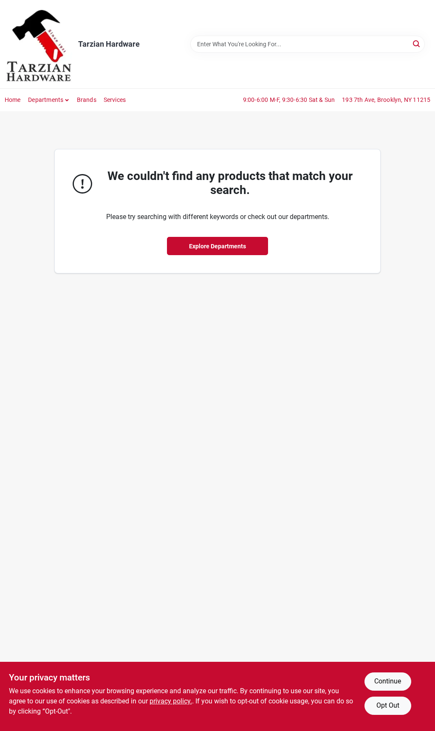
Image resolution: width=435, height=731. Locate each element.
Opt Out (387, 705)
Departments (45, 99)
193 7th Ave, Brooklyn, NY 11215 (386, 99)
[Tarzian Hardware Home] (38, 44)
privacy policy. (171, 701)
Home (13, 99)
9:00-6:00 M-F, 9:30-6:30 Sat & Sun (289, 99)
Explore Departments (217, 246)
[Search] (417, 44)
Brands (86, 99)
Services (115, 99)
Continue (387, 681)
